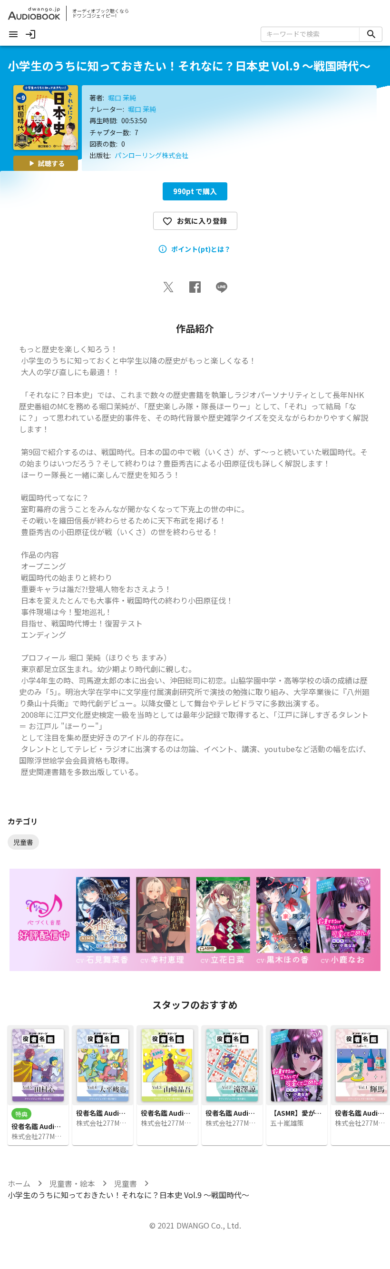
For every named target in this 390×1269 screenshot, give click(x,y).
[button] (168, 287)
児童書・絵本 (72, 1183)
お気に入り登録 (202, 221)
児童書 (125, 1183)
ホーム (19, 1183)
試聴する (51, 163)
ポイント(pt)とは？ (201, 249)
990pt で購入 (195, 191)
